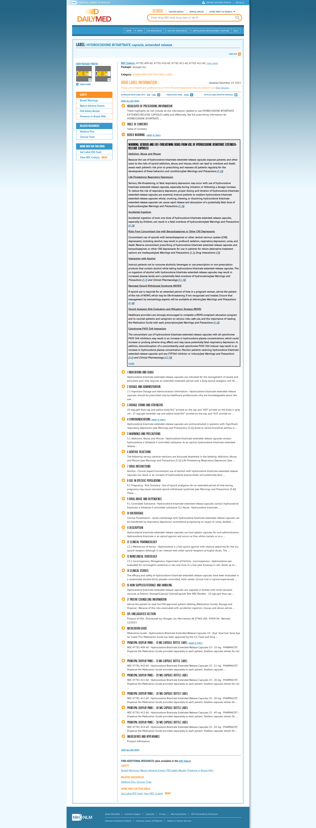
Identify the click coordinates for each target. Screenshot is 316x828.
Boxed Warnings (89, 100)
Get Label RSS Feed (90, 152)
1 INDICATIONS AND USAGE (140, 372)
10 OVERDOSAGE (135, 513)
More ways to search (221, 11)
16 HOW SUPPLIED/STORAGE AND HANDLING (149, 585)
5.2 (181, 206)
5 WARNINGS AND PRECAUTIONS (143, 434)
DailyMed (94, 15)
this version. (222, 87)
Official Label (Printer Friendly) (218, 95)
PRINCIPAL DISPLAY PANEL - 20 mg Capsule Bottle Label (157, 675)
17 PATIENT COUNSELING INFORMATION (146, 599)
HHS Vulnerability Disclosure (204, 814)
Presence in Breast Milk (93, 116)
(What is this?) (153, 135)
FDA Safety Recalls (90, 111)
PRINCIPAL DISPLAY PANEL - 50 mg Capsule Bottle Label (157, 722)
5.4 (131, 303)
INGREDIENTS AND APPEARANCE (143, 736)
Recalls (240, 2)
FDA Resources (154, 30)
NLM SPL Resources (177, 30)
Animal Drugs (196, 11)
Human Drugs (176, 11)
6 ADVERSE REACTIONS (139, 452)
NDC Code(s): (128, 63)
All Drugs (158, 11)
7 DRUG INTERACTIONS (139, 466)
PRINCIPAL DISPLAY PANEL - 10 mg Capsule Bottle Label (157, 643)
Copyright (149, 814)
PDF (148, 95)
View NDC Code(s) (93, 157)
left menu (184, 761)
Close (131, 363)
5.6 (131, 357)
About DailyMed (112, 814)
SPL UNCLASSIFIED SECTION (141, 614)
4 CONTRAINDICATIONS (138, 419)
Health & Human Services (179, 820)
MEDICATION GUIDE (137, 628)
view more (212, 63)
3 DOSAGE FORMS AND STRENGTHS (145, 405)
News (140, 30)
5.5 (216, 322)
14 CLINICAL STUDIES (137, 571)
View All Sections (130, 101)
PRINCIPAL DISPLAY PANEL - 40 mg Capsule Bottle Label (157, 708)
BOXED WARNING (136, 135)
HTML (186, 95)
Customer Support (132, 814)
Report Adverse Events (92, 105)
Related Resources (89, 126)
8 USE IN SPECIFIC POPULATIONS (144, 481)
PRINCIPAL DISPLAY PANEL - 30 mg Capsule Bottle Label (157, 693)
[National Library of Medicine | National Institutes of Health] (82, 817)
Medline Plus (87, 131)
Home (128, 30)
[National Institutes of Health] (75, 2)
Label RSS (233, 54)
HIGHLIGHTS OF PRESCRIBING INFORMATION (149, 106)
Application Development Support (211, 30)
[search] (237, 18)
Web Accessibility (178, 814)
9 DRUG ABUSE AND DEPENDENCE (144, 499)
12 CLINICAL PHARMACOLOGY (142, 542)
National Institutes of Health (118, 820)
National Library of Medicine (94, 2)
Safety (83, 95)
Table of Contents (137, 124)
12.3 (181, 280)
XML (154, 95)
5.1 (219, 171)
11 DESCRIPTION (135, 528)
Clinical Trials (87, 137)
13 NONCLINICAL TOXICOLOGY (142, 556)
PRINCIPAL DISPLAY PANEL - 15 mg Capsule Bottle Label (157, 661)
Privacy (162, 814)
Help (235, 30)
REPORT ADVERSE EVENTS (218, 2)
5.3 (192, 252)
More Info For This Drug (92, 146)
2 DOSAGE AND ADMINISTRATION (143, 387)
